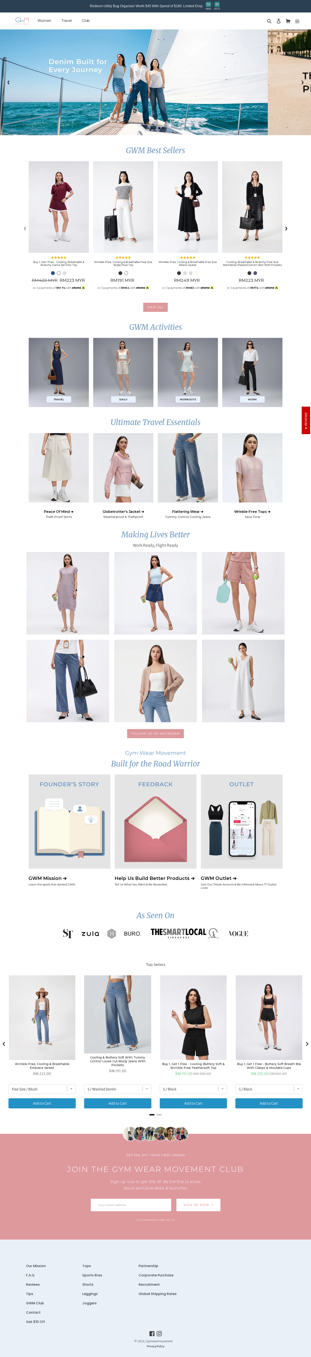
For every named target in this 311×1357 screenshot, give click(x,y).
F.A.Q (30, 1275)
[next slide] (302, 82)
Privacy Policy (155, 1346)
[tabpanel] (155, 82)
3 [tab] (155, 128)
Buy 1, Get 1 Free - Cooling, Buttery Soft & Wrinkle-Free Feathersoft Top (193, 1066)
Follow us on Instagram (155, 733)
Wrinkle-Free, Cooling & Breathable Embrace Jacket (42, 1066)
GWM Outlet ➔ (239, 882)
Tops (86, 1265)
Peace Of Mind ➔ (58, 514)
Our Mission (36, 1265)
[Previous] (4, 1044)
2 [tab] (152, 128)
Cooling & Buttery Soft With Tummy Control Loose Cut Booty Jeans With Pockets (118, 1061)
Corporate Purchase (156, 1275)
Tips (29, 1293)
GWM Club (35, 1303)
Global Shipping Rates (158, 1293)
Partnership (148, 1265)
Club (86, 21)
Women (44, 21)
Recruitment (149, 1284)
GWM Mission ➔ (52, 880)
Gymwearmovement (159, 1341)
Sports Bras (92, 1275)
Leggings (90, 1293)
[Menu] (297, 21)
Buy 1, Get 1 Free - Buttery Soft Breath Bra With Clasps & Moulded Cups (269, 1066)
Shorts (88, 1284)
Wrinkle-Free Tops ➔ (252, 514)
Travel (66, 21)
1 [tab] (148, 128)
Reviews (33, 1284)
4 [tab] (159, 128)
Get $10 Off (35, 1321)
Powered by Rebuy (155, 1120)
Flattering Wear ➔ (188, 514)
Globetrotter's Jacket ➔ (123, 514)
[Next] (307, 1044)
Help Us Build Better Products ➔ (155, 880)
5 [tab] (163, 128)
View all (155, 307)
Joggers (89, 1303)
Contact (33, 1312)
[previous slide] (8, 82)
